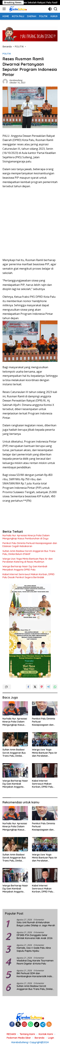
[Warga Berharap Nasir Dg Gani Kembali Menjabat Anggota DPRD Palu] (15, 770)
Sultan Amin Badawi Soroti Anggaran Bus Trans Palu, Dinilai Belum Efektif (28, 553)
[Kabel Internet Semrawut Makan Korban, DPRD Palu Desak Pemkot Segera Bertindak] (45, 770)
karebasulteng (16, 80)
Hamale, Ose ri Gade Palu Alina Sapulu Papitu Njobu (34, 949)
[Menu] (4, 9)
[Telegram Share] (48, 686)
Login (51, 1037)
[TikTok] (36, 1024)
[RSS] (49, 1024)
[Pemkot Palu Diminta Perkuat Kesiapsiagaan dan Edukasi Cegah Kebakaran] (45, 708)
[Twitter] (18, 1024)
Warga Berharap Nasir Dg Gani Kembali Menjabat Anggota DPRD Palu (24, 568)
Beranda (39, 1037)
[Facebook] (12, 1024)
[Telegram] (43, 1024)
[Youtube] (24, 1024)
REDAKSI (11, 1034)
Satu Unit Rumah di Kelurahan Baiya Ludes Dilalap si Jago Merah (36, 924)
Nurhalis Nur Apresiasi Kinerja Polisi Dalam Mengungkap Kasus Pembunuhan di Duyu (26, 537)
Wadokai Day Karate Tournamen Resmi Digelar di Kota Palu (35, 962)
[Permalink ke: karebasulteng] (5, 81)
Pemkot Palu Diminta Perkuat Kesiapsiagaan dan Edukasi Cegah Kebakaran (29, 545)
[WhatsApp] (30, 1024)
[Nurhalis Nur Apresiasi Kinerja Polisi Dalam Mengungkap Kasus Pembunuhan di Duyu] (15, 708)
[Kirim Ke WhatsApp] (55, 686)
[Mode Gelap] (50, 9)
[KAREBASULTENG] (17, 9)
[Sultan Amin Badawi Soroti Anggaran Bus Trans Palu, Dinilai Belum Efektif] (15, 739)
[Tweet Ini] (35, 686)
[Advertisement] (30, 223)
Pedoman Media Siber (19, 1037)
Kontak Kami (46, 1034)
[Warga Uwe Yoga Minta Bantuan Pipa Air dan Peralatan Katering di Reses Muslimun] (45, 739)
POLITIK (6, 53)
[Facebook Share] (28, 686)
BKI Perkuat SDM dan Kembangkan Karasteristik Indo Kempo (34, 975)
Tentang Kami (27, 1034)
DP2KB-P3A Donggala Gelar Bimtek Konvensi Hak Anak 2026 (34, 937)
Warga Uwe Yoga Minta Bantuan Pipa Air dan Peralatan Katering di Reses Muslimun (27, 560)
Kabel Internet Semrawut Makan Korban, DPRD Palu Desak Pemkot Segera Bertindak (28, 576)
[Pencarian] (56, 9)
